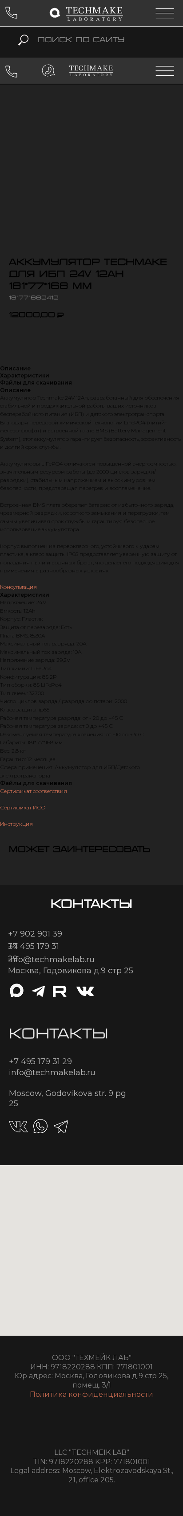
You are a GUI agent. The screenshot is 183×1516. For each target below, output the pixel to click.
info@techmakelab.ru (51, 959)
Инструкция (16, 823)
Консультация (18, 586)
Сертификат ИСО (23, 807)
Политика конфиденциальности (91, 1394)
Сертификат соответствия (33, 791)
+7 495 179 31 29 (40, 1061)
